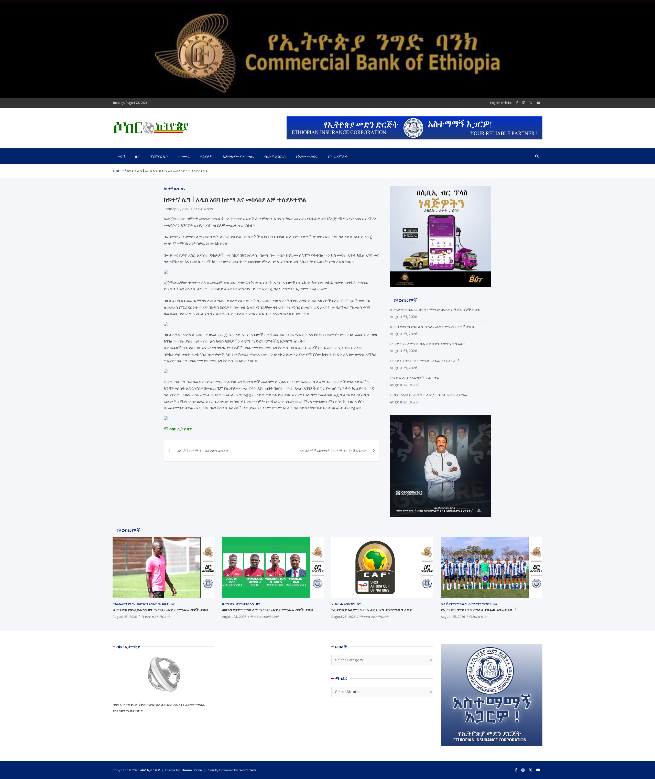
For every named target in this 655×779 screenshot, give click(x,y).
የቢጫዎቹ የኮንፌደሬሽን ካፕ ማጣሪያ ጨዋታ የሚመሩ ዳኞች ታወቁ (435, 309)
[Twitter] (530, 103)
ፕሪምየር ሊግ (159, 156)
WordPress (248, 770)
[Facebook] (517, 103)
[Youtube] (538, 103)
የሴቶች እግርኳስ (275, 156)
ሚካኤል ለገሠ (478, 616)
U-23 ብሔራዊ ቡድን (343, 604)
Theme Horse (191, 770)
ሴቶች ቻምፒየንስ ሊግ (453, 604)
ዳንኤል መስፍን (203, 208)
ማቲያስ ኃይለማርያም (155, 616)
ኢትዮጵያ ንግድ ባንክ (480, 604)
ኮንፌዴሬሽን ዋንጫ (124, 604)
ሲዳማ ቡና (228, 604)
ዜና (137, 156)
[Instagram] (523, 103)
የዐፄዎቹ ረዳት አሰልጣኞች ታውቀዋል (414, 378)
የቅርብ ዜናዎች (128, 530)
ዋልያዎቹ (206, 156)
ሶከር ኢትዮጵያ (150, 770)
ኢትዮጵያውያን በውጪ (238, 156)
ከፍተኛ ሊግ (171, 188)
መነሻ (121, 156)
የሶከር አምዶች (337, 156)
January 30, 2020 (176, 208)
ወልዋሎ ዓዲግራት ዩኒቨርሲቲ (153, 604)
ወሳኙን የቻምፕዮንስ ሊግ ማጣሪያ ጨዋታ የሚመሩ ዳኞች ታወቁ (432, 326)
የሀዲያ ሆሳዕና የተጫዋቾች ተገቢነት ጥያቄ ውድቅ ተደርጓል (428, 395)
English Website (500, 103)
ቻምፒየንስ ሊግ (245, 604)
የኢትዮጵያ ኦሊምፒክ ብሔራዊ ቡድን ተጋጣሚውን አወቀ (427, 344)
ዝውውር (184, 156)
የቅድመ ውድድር (307, 156)
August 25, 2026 (125, 616)
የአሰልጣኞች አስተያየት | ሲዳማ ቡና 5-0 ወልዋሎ (333, 450)
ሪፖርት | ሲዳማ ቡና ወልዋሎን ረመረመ (203, 450)
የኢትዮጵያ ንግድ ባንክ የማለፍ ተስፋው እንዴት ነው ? (424, 361)
